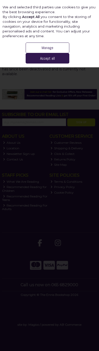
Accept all (47, 58)
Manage (47, 47)
